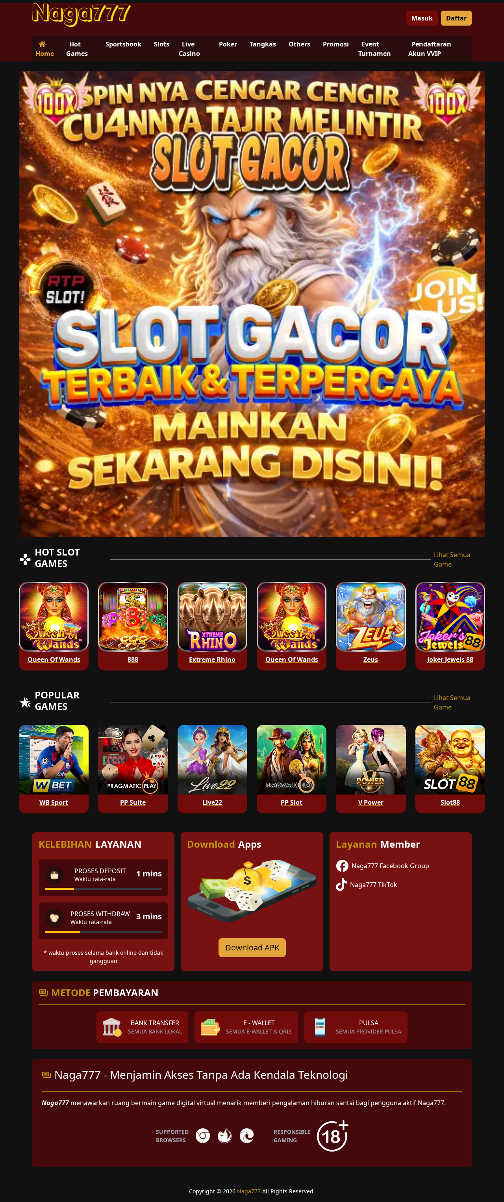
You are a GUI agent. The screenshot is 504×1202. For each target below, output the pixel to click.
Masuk (422, 18)
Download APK (252, 947)
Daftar (456, 18)
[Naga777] (81, 15)
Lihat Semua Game (452, 559)
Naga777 (249, 1191)
